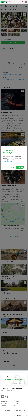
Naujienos (4, 401)
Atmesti (13, 167)
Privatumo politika (19, 408)
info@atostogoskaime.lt (14, 380)
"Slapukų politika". (8, 161)
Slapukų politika (5, 408)
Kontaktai (17, 401)
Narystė (16, 404)
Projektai (16, 406)
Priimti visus (19, 167)
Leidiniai (3, 406)
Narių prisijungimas (19, 410)
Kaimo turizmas (5, 410)
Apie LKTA (4, 404)
